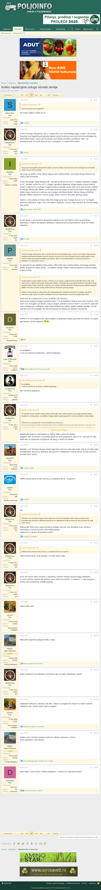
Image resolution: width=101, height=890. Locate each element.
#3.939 (96, 733)
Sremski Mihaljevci (10, 664)
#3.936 (96, 635)
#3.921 (96, 100)
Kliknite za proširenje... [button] (59, 430)
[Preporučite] (91, 100)
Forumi (18, 29)
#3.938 (96, 699)
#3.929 (96, 405)
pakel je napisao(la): (28, 548)
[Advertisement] (50, 812)
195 (22, 95)
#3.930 (96, 445)
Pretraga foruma (19, 33)
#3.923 (96, 159)
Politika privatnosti (73, 883)
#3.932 (96, 506)
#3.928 (96, 375)
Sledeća (55, 95)
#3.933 (96, 543)
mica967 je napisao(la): (29, 514)
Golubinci (14, 469)
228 (48, 95)
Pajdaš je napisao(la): (29, 410)
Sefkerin (14, 370)
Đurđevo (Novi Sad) (10, 500)
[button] (36, 29)
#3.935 (96, 602)
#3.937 (96, 670)
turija (15, 124)
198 (36, 95)
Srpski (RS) (7, 883)
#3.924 (96, 216)
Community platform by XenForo (50, 888)
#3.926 (96, 314)
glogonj (14, 399)
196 (26, 95)
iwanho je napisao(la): (29, 277)
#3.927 (96, 346)
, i (32, 209)
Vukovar (14, 269)
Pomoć (84, 883)
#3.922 (96, 129)
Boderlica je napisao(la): (30, 164)
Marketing (60, 29)
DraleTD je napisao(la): (29, 105)
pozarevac (13, 791)
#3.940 (96, 767)
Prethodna (8, 95)
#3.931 (96, 474)
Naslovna (7, 29)
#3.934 (96, 572)
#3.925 (96, 245)
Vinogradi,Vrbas (12, 340)
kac (16, 153)
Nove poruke (6, 33)
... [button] (18, 95)
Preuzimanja (45, 29)
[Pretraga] (97, 29)
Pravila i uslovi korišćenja (55, 883)
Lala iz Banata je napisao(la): (31, 380)
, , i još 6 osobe (37, 369)
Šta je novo (29, 29)
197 (31, 95)
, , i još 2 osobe (38, 761)
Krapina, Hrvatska (11, 185)
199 (40, 95)
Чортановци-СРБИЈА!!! (12, 629)
